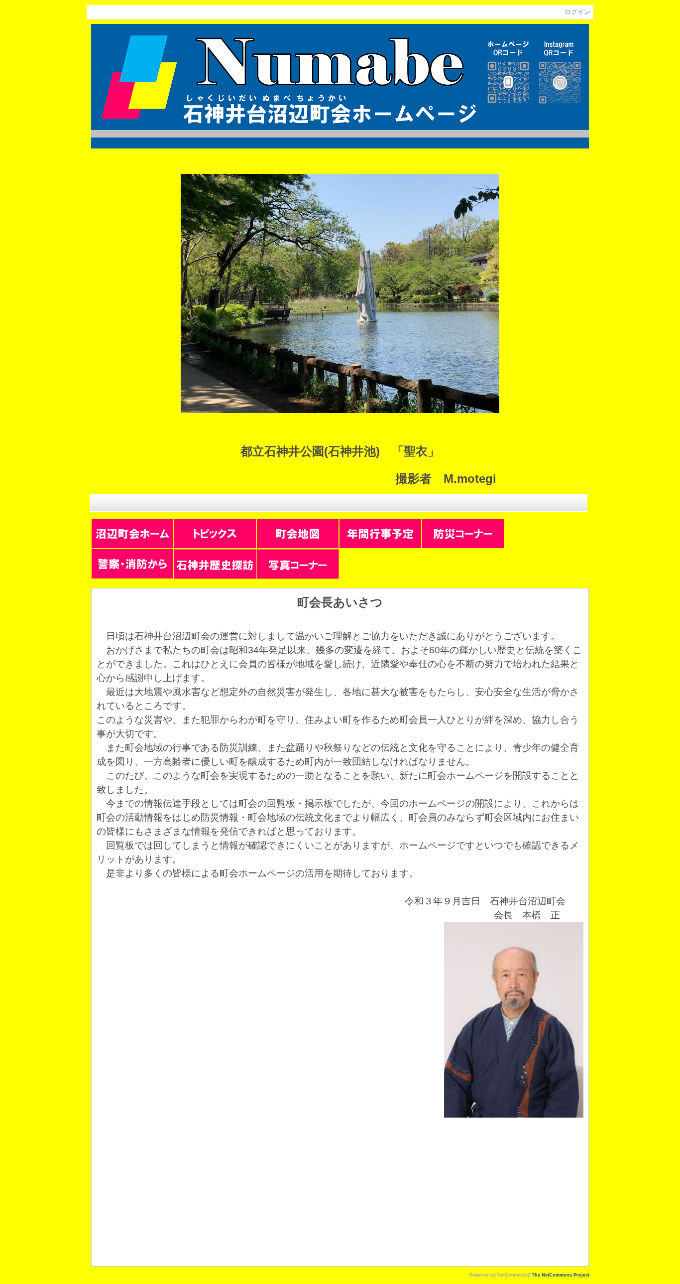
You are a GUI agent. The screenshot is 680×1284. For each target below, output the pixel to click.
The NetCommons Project (560, 1275)
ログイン (577, 11)
